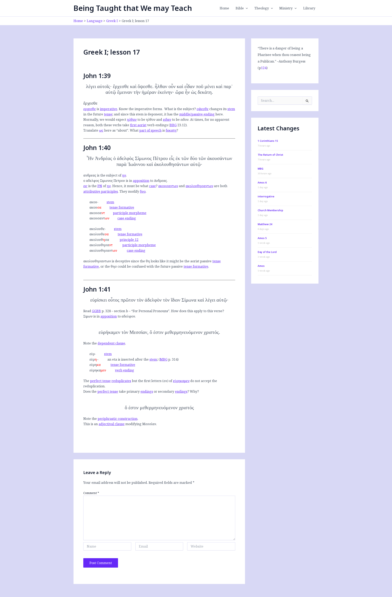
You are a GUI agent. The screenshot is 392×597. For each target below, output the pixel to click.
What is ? (154, 130)
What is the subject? (180, 109)
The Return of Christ (270, 155)
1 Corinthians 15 (268, 141)
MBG (163, 359)
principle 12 (129, 239)
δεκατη (171, 130)
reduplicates (121, 381)
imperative (108, 109)
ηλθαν (132, 119)
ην (124, 175)
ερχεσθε (89, 109)
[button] (246, 8)
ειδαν (167, 119)
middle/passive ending (197, 114)
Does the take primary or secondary (135, 391)
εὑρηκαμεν (181, 381)
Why (193, 391)
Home (224, 8)
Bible (240, 8)
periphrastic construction (117, 418)
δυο (143, 191)
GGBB (96, 311)
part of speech (150, 130)
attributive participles (100, 191)
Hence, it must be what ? (134, 186)
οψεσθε (202, 109)
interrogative (266, 196)
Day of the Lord (267, 252)
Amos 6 (262, 182)
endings (146, 391)
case (152, 186)
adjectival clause (112, 424)
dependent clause (111, 343)
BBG (173, 125)
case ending (126, 218)
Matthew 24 (265, 224)
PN (99, 186)
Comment (91, 493)
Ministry (286, 8)
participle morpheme (129, 213)
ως (101, 130)
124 (263, 68)
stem (231, 109)
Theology (261, 8)
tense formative (121, 207)
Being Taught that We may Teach (133, 8)
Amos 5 (262, 238)
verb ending (124, 370)
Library (309, 8)
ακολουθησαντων (199, 186)
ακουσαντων (168, 186)
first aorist (138, 125)
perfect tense (100, 381)
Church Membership (270, 210)
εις (85, 186)
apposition (141, 180)
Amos (261, 266)
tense (108, 114)
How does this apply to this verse (196, 311)
